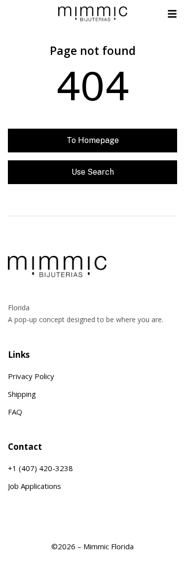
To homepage (93, 140)
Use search (93, 172)
